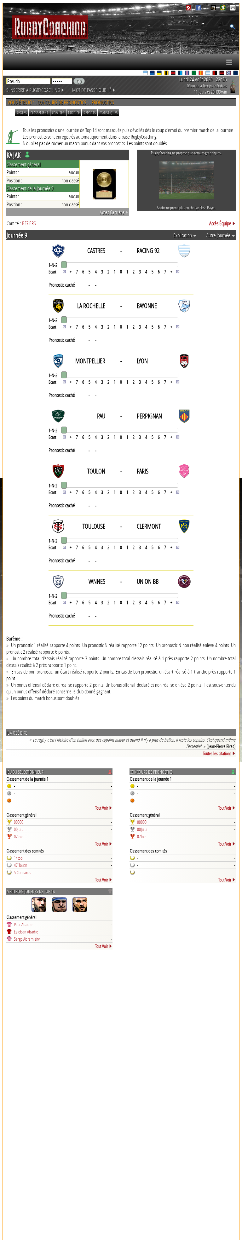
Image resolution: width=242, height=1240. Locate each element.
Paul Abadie (23, 924)
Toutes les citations (217, 753)
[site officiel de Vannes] (236, 73)
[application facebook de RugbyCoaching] (199, 9)
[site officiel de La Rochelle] (167, 73)
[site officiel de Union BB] (229, 73)
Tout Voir (101, 808)
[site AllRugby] (233, 9)
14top (18, 858)
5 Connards (22, 872)
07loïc (18, 836)
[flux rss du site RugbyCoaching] (189, 9)
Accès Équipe (220, 223)
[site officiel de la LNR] (213, 9)
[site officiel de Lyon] (173, 73)
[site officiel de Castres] (153, 73)
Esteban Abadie (26, 931)
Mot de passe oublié (92, 90)
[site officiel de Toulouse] (222, 73)
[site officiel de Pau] (194, 73)
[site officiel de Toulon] (215, 73)
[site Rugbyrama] (223, 9)
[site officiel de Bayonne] (146, 73)
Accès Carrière (112, 212)
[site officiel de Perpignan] (201, 73)
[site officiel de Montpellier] (180, 73)
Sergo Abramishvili (28, 939)
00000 (18, 822)
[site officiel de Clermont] (160, 73)
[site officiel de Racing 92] (208, 73)
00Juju (18, 829)
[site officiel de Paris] (187, 73)
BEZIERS (29, 223)
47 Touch (20, 865)
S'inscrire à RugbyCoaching (33, 90)
